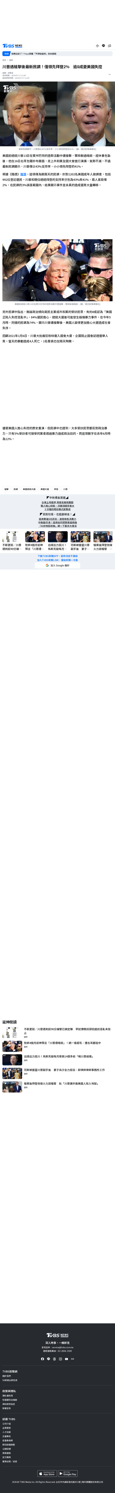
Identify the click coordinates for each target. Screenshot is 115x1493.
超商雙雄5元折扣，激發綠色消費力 (57, 519)
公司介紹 (6, 1423)
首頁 (4, 60)
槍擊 (6, 489)
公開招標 (6, 1448)
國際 (11, 60)
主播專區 (6, 1436)
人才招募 (6, 1431)
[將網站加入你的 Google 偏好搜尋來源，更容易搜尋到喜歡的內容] (57, 565)
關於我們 (6, 1375)
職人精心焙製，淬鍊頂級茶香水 (57, 506)
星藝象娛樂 (7, 1440)
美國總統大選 (29, 489)
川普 (65, 489)
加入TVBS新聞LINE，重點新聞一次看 (57, 560)
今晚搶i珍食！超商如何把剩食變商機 (57, 522)
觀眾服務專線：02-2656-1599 (57, 1350)
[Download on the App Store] (47, 1473)
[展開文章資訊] (110, 74)
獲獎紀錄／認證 (9, 1461)
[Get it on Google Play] (68, 1473)
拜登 (56, 489)
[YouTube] (66, 1359)
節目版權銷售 (8, 1444)
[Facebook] (43, 1359)
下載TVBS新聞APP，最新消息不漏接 (58, 556)
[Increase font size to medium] (97, 46)
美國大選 (45, 489)
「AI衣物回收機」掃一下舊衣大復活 (57, 526)
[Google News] (72, 1359)
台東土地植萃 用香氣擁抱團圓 (57, 502)
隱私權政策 (7, 1395)
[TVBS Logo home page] (12, 46)
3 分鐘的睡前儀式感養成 (58, 509)
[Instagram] (60, 1359)
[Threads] (55, 1359)
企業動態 (6, 1427)
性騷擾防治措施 (9, 1399)
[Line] (49, 1359)
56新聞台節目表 (9, 1380)
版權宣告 (6, 1408)
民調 (16, 489)
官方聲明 (6, 1457)
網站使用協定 (8, 1403)
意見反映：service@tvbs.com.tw (57, 1347)
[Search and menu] (109, 46)
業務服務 (6, 1452)
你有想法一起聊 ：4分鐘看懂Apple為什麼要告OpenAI (36, 53)
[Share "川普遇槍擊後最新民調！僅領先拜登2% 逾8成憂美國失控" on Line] (103, 46)
